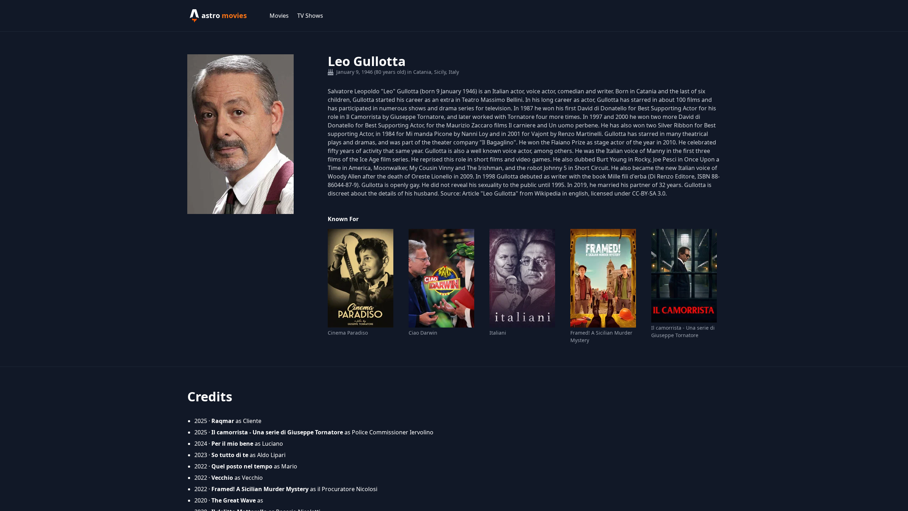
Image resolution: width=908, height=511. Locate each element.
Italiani (497, 332)
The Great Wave (233, 500)
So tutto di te (229, 455)
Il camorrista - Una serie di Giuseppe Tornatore (683, 331)
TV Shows (310, 16)
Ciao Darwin (423, 332)
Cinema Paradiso (348, 332)
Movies (279, 16)
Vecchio (222, 478)
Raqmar (222, 421)
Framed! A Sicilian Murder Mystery (601, 336)
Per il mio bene (232, 443)
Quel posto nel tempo (241, 466)
